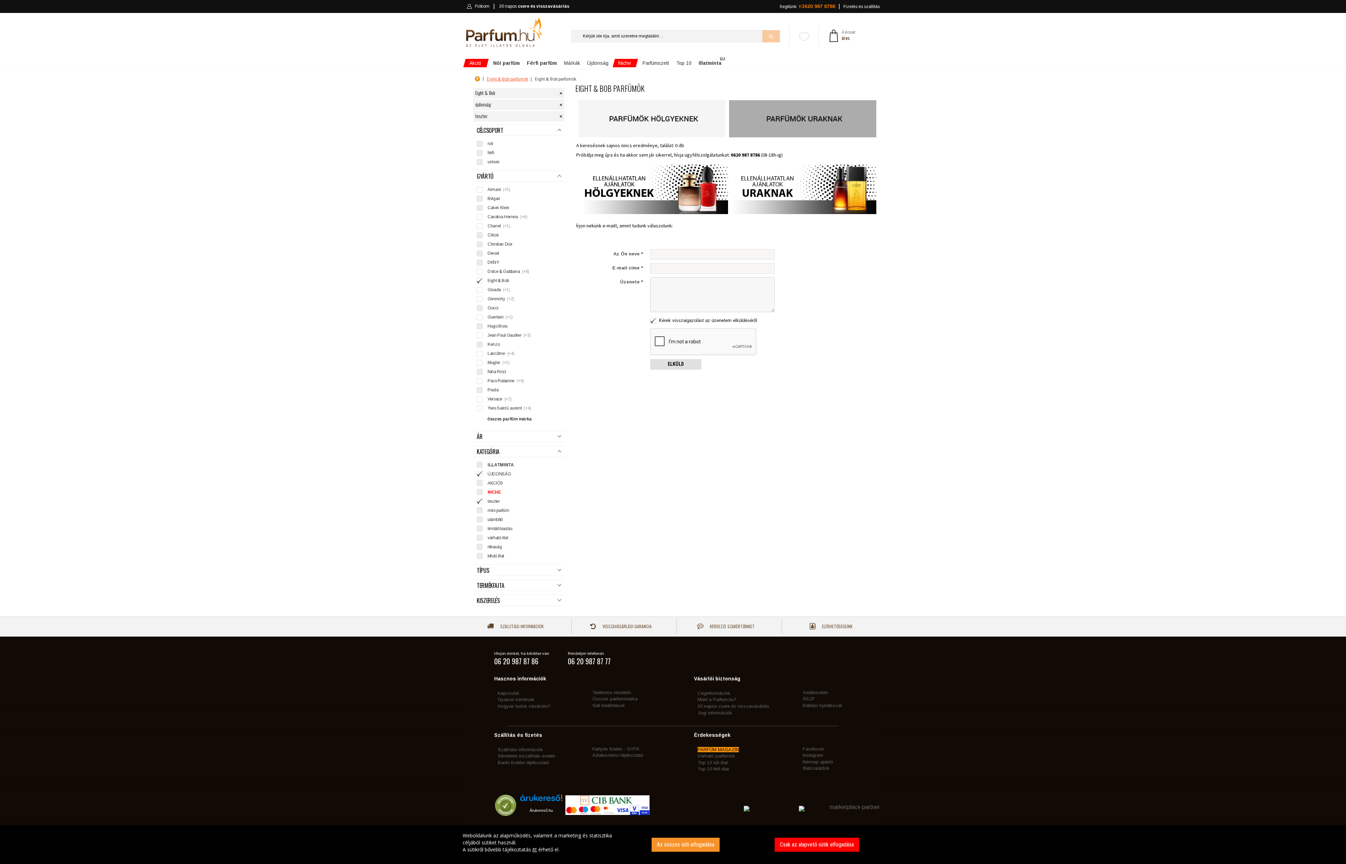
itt (534, 849)
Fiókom (482, 6)
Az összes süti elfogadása (685, 844)
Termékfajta (490, 586)
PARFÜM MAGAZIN (718, 749)
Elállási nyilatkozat (822, 705)
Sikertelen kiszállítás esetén (526, 756)
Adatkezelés (815, 692)
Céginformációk (714, 693)
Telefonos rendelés (611, 692)
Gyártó (485, 176)
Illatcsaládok (816, 768)
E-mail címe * (627, 267)
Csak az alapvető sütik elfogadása (817, 844)
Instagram (813, 755)
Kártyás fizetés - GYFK (615, 749)
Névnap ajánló (818, 761)
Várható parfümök (716, 756)
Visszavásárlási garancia (626, 626)
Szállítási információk (521, 626)
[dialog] (673, 844)
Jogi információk (715, 712)
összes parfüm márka (509, 419)
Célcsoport (490, 130)
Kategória (488, 452)
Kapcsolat (508, 693)
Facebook (813, 749)
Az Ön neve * (628, 253)
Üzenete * (631, 281)
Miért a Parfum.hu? (717, 699)
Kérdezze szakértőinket (732, 626)
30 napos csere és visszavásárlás (733, 706)
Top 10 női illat (713, 762)
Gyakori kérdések (516, 699)
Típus (483, 571)
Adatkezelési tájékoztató (617, 755)
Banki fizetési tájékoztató (523, 762)
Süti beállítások (608, 705)
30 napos (534, 6)
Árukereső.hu (541, 810)
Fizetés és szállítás (861, 6)
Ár (479, 437)
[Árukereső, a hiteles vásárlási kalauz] (505, 813)
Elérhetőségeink (836, 626)
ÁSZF (809, 698)
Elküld (676, 364)
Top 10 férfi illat (713, 769)
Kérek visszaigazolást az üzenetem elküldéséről (707, 320)
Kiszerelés (488, 601)
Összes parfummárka (615, 698)
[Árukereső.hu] (541, 800)
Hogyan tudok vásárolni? (524, 706)
